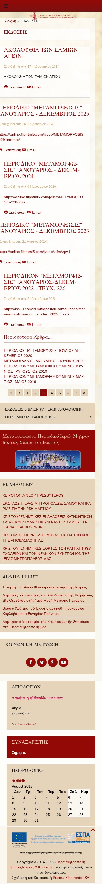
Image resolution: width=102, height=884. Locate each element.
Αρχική (10, 21)
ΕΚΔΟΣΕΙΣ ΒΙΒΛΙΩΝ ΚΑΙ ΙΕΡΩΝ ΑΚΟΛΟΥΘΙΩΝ (43, 409)
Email (36, 87)
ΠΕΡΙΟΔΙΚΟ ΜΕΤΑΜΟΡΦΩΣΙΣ (30, 417)
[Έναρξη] (11, 392)
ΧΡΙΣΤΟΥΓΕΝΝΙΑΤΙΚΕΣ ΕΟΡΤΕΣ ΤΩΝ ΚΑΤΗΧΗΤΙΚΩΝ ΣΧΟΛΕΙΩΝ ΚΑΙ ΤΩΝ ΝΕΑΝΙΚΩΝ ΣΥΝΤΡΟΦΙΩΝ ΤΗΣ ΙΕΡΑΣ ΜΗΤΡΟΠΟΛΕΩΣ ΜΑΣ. (47, 553)
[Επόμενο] (76, 392)
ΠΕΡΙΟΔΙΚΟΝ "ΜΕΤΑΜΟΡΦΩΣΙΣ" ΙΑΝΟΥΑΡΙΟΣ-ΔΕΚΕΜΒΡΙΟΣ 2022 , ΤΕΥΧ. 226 (43, 282)
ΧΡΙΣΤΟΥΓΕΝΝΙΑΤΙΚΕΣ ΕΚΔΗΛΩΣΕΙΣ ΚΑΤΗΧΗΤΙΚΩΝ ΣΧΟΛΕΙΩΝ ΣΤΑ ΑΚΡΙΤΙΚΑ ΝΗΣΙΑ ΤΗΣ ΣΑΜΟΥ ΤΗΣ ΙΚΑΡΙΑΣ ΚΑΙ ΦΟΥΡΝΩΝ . (47, 522)
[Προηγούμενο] (19, 392)
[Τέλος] (84, 392)
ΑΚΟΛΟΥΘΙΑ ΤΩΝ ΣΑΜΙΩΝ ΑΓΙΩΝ (41, 53)
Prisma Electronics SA (71, 877)
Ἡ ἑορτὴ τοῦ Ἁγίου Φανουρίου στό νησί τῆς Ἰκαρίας (45, 587)
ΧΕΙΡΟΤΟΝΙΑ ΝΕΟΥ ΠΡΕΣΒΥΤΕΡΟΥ (33, 495)
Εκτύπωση (17, 87)
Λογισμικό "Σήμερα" (27, 724)
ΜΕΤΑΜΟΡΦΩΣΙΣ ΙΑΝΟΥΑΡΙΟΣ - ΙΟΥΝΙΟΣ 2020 (44, 361)
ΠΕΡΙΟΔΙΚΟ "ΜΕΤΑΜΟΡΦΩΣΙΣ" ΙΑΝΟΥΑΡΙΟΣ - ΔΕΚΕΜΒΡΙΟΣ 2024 (42, 170)
